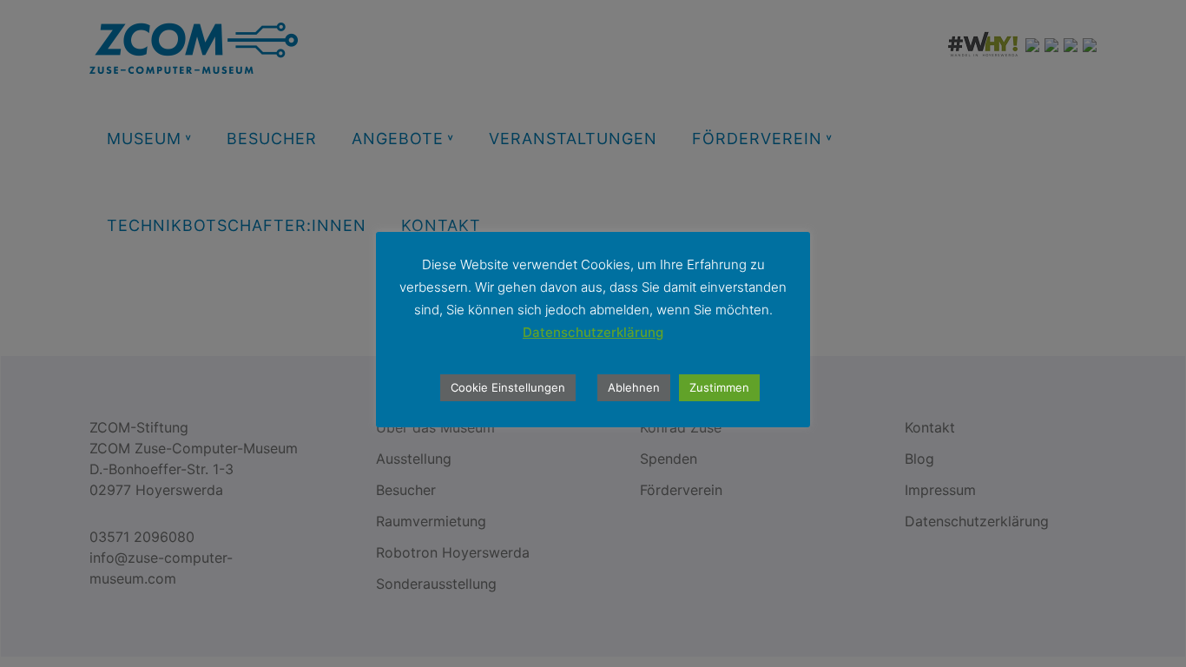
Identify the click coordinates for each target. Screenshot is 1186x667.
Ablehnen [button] (634, 387)
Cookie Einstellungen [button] (508, 387)
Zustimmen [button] (719, 387)
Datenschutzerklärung (593, 332)
